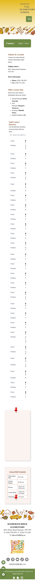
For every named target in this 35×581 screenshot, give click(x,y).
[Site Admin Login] (14, 578)
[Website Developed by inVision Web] (22, 578)
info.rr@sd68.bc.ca (18, 535)
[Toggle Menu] (29, 19)
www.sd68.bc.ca (17, 564)
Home (20, 43)
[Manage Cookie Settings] (18, 578)
